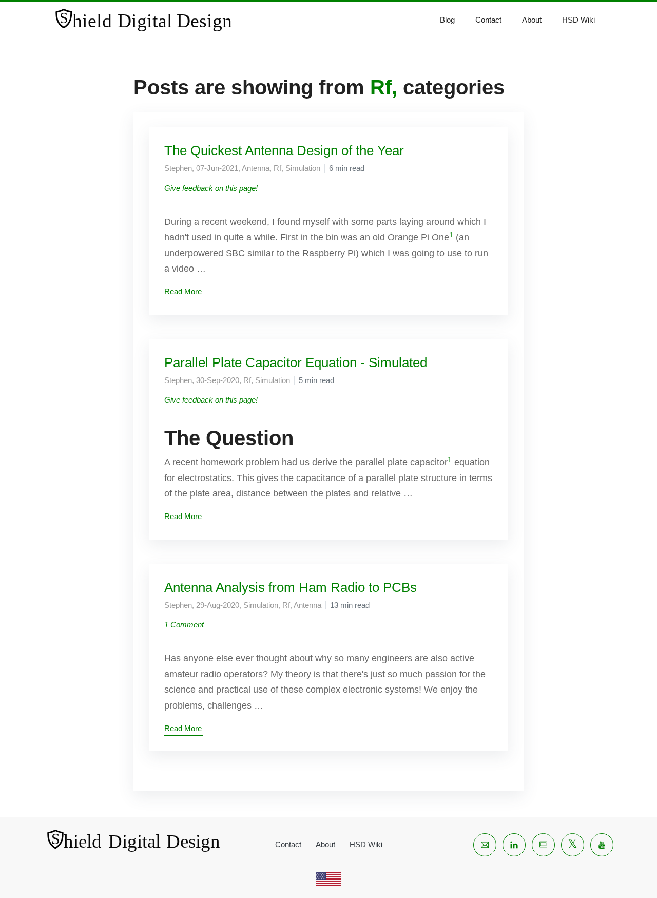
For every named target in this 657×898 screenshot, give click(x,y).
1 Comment (184, 624)
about (532, 19)
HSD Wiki (578, 19)
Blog (447, 19)
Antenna (255, 168)
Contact (488, 19)
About (325, 844)
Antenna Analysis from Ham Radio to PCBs (290, 587)
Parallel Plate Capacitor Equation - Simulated (295, 362)
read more (183, 291)
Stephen (178, 168)
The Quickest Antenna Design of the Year (284, 150)
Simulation (302, 168)
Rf (277, 168)
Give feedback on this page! (211, 188)
